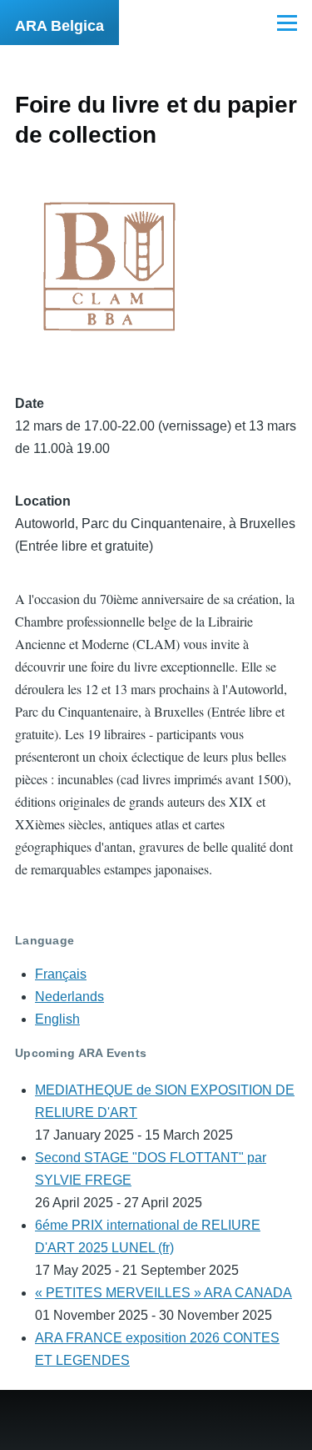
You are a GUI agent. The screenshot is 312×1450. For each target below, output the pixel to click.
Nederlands (69, 996)
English (57, 1019)
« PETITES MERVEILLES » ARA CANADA (163, 1293)
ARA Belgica (59, 26)
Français (61, 974)
